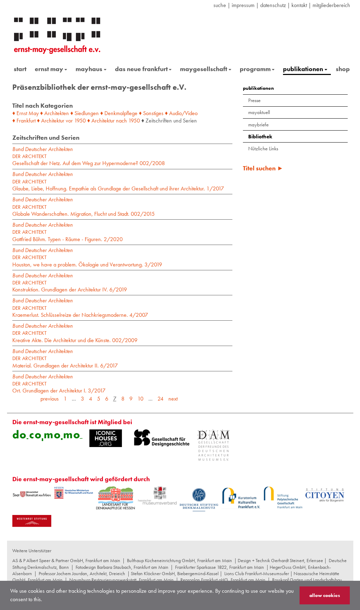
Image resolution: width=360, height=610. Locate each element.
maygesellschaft (203, 69)
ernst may (49, 69)
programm (255, 69)
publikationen (303, 69)
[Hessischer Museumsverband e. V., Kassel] (157, 495)
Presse (254, 100)
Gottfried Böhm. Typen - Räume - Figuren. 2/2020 (67, 236)
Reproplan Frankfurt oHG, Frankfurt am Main (222, 580)
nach (121, 120)
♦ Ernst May (25, 113)
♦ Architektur (50, 120)
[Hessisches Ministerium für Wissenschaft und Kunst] (73, 492)
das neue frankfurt (141, 69)
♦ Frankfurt (24, 120)
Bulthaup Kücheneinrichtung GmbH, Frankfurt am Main (179, 560)
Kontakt (299, 5)
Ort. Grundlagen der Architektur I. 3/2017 (58, 387)
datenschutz (273, 5)
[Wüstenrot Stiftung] (31, 521)
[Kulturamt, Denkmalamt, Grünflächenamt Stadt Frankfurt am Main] (31, 494)
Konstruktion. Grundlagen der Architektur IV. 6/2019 (69, 286)
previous (49, 398)
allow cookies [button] (324, 595)
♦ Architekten (54, 113)
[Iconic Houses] (105, 438)
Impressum (243, 5)
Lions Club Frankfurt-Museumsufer (256, 573)
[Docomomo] (47, 435)
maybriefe (258, 124)
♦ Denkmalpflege (118, 113)
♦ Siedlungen (84, 113)
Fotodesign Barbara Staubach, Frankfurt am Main (122, 567)
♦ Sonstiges (151, 113)
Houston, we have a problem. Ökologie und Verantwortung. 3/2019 (87, 261)
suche (219, 5)
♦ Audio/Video (181, 113)
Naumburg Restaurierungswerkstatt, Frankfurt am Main (121, 580)
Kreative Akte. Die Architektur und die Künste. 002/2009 (74, 337)
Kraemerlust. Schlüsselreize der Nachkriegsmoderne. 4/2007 (80, 312)
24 (160, 398)
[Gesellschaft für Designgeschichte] (162, 437)
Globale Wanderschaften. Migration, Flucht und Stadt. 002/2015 (83, 211)
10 (140, 398)
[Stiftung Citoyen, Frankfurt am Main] (324, 494)
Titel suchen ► (263, 168)
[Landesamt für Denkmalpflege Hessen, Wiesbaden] (115, 497)
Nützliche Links (263, 148)
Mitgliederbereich (331, 5)
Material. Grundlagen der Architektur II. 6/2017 (65, 362)
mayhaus (89, 69)
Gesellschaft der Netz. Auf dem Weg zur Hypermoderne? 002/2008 (88, 160)
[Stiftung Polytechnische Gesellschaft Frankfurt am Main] (282, 497)
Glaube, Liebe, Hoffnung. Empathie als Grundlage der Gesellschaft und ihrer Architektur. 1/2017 (118, 185)
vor (69, 120)
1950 (80, 120)
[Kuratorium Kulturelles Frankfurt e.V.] (241, 497)
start (20, 69)
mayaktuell (259, 112)
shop (343, 69)
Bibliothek (260, 136)
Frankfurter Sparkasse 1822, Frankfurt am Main (219, 567)
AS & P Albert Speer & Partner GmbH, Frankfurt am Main (66, 560)
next (173, 398)
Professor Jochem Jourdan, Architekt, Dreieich (82, 573)
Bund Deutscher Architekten (42, 149)
